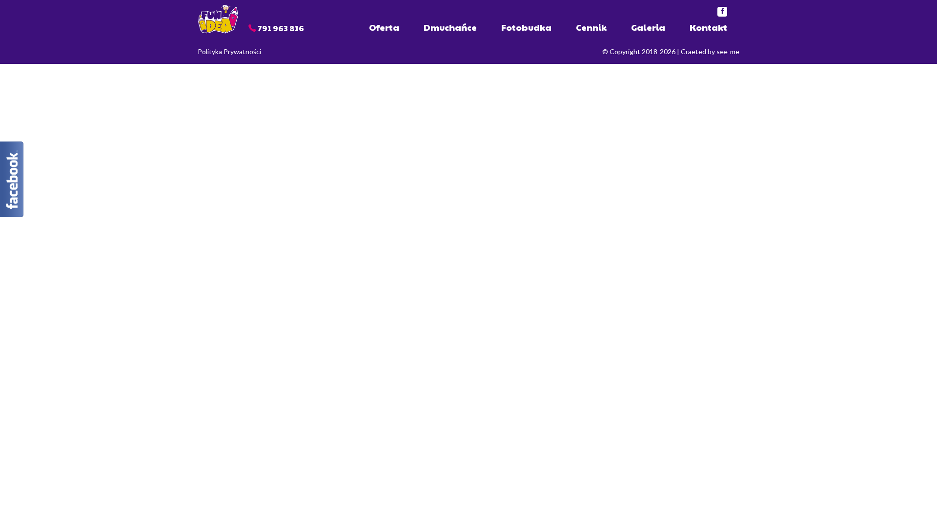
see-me (727, 51)
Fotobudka (526, 27)
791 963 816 (281, 28)
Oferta (384, 27)
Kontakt (708, 27)
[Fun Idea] (218, 18)
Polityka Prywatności (229, 51)
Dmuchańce (450, 27)
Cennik (591, 27)
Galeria (648, 27)
